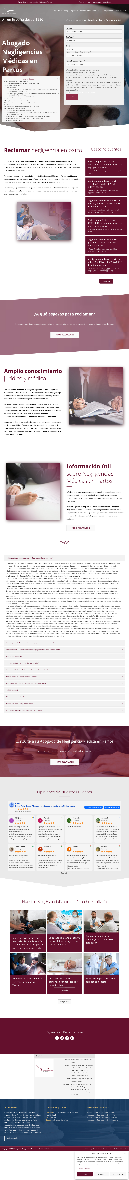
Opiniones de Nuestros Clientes (16, 109)
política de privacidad (87, 92)
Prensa (95, 11)
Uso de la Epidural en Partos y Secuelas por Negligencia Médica (101, 1085)
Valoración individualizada (15, 750)
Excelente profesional (74, 879)
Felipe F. (104, 899)
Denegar (101, 1174)
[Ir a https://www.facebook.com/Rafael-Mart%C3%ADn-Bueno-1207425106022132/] (57, 1136)
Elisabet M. (47, 899)
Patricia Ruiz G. (20, 899)
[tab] (64, 611)
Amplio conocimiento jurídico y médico (18, 101)
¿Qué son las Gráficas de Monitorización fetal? (22, 716)
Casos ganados (107, 11)
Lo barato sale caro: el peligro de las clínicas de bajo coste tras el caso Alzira (29, 116)
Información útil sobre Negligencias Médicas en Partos (22, 103)
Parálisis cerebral (12, 743)
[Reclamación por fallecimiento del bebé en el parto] (101, 1016)
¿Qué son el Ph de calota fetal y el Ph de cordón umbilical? (27, 723)
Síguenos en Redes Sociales (15, 120)
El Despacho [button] (55, 11)
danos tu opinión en (111, 860)
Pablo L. (46, 870)
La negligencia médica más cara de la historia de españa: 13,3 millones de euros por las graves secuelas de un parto (33, 90)
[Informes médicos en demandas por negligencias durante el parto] (64, 1016)
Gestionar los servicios (84, 1168)
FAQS (8, 105)
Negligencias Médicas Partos (80, 11)
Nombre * (69, 28)
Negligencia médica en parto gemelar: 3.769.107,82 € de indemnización (102, 183)
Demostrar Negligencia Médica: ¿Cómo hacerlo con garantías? (25, 118)
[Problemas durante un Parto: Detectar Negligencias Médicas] (28, 1017)
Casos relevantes (11, 87)
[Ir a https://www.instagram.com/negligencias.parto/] (67, 1136)
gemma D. (104, 870)
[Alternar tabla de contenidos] (56, 79)
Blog (66, 11)
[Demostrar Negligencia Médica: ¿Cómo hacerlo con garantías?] (101, 974)
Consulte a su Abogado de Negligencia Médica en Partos (23, 107)
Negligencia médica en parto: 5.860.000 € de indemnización (26, 97)
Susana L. (76, 870)
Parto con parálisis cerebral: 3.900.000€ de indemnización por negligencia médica (104, 164)
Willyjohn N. (19, 870)
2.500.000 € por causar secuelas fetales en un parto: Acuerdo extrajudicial (104, 281)
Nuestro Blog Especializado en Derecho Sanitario (21, 110)
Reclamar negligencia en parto (15, 85)
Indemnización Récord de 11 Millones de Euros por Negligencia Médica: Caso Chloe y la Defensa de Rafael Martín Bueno (34, 94)
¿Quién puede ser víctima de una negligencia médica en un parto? (29, 611)
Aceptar (85, 1174)
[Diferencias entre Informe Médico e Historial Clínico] (28, 1059)
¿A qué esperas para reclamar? (15, 99)
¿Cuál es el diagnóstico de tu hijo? (78, 52)
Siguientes (64, 926)
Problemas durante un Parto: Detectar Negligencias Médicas (27, 1034)
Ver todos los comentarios (93, 860)
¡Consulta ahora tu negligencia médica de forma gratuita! (23, 83)
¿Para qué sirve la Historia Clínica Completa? (21, 729)
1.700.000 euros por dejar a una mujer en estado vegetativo (104, 300)
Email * (68, 46)
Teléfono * (70, 37)
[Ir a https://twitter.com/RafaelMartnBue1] (62, 1136)
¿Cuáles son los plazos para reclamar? (19, 756)
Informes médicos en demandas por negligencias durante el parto (63, 1034)
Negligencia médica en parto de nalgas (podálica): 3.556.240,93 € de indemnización (104, 203)
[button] (125, 1153)
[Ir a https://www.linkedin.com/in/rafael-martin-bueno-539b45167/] (72, 1136)
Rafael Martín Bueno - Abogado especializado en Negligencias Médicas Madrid (45, 859)
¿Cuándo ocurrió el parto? (75, 61)
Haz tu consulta (120, 11)
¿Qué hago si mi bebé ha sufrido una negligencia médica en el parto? (31, 696)
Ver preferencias (118, 1174)
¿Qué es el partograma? (14, 709)
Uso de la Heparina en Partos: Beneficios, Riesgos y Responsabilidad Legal (64, 1085)
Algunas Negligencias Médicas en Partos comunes (24, 763)
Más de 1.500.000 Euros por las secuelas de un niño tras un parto (105, 316)
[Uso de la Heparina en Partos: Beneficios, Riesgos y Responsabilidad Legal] (64, 1063)
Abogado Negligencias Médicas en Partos (16, 81)
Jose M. (75, 899)
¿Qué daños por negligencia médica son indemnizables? (26, 736)
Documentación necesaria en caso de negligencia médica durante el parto (33, 702)
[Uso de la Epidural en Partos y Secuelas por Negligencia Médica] (101, 1063)
